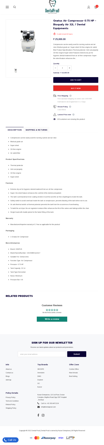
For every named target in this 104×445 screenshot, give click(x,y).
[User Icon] (88, 7)
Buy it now (76, 88)
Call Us (11, 440)
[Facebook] (38, 415)
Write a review (52, 319)
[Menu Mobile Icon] (7, 7)
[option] (28, 42)
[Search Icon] (17, 7)
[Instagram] (43, 415)
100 (58, 119)
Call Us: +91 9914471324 (50, 403)
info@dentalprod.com (48, 407)
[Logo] (52, 7)
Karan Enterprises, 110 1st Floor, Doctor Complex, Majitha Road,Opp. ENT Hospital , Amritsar (52, 397)
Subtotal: (56, 73)
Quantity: (56, 64)
